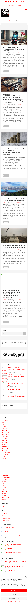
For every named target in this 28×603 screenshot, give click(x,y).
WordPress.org (5, 520)
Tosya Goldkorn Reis (10, 548)
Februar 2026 (5, 430)
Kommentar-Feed (6, 518)
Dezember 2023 (5, 471)
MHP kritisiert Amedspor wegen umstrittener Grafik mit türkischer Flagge (15, 383)
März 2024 (4, 465)
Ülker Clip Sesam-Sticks (10, 527)
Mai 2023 (4, 485)
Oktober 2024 (5, 450)
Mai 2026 (4, 424)
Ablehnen (14, 594)
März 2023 (4, 489)
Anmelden (4, 513)
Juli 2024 (4, 456)
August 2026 (5, 420)
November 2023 (6, 473)
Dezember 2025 (5, 432)
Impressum (19, 601)
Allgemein (20, 52)
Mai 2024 (4, 461)
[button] (26, 577)
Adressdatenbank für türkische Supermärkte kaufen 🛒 (14, 343)
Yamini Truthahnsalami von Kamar (13, 544)
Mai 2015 (4, 499)
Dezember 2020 (5, 497)
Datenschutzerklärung (12, 601)
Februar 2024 (5, 467)
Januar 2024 (5, 469)
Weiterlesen (5, 70)
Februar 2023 (5, 491)
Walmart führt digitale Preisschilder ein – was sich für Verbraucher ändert (16, 395)
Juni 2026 (4, 422)
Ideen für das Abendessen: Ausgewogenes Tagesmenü (13, 390)
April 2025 (4, 438)
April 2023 (4, 487)
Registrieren (11, 5)
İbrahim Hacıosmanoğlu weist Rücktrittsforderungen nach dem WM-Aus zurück (16, 376)
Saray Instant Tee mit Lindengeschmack (14, 566)
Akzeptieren (14, 590)
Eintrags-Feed (5, 515)
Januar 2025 (5, 444)
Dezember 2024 (5, 446)
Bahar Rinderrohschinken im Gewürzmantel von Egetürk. (15, 561)
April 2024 (4, 463)
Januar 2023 (5, 493)
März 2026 (4, 428)
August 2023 (5, 479)
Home (6, 20)
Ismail (5, 52)
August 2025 (5, 436)
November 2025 (6, 434)
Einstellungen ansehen (14, 598)
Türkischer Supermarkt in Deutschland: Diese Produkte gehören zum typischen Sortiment (16, 369)
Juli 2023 (4, 481)
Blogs (10, 20)
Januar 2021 (5, 495)
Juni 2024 (4, 459)
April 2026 (4, 426)
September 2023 (6, 477)
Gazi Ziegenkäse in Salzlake (11, 570)
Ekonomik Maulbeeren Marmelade (13, 535)
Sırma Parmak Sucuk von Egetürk (13, 552)
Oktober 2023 (5, 475)
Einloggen (18, 5)
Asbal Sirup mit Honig (10, 531)
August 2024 (5, 454)
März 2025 (4, 440)
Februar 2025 (5, 442)
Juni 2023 (4, 483)
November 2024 (6, 448)
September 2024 (6, 452)
